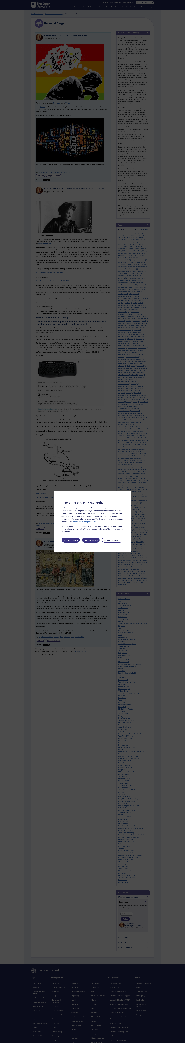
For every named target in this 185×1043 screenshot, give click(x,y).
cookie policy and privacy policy (85, 522)
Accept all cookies (71, 540)
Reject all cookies (91, 540)
